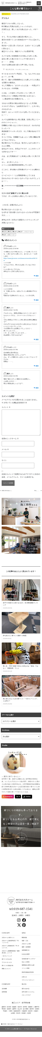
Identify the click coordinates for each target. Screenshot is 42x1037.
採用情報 (4, 992)
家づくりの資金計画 (7, 965)
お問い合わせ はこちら (21, 839)
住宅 (5, 231)
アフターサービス (7, 962)
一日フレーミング (7, 956)
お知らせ (24, 977)
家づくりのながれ (7, 959)
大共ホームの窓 (26, 944)
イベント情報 (25, 968)
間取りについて (6, 968)
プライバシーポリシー (28, 980)
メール (5, 449)
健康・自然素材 (26, 947)
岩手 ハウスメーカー (26, 231)
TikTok (28, 796)
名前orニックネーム (10, 438)
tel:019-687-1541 (21, 909)
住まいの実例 (25, 962)
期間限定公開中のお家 (28, 965)
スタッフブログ (26, 995)
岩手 (15, 231)
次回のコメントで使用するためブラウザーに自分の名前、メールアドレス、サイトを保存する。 (21, 475)
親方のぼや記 (25, 988)
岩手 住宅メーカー (9, 234)
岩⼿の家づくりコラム (28, 992)
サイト (4, 460)
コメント (6, 407)
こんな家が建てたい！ (21, 8)
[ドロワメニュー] (39, 3)
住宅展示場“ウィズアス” (28, 959)
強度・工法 (25, 940)
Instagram (9, 796)
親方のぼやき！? (6, 14)
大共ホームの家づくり (8, 937)
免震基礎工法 (25, 950)
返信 (37, 276)
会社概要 (4, 988)
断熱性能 (24, 937)
